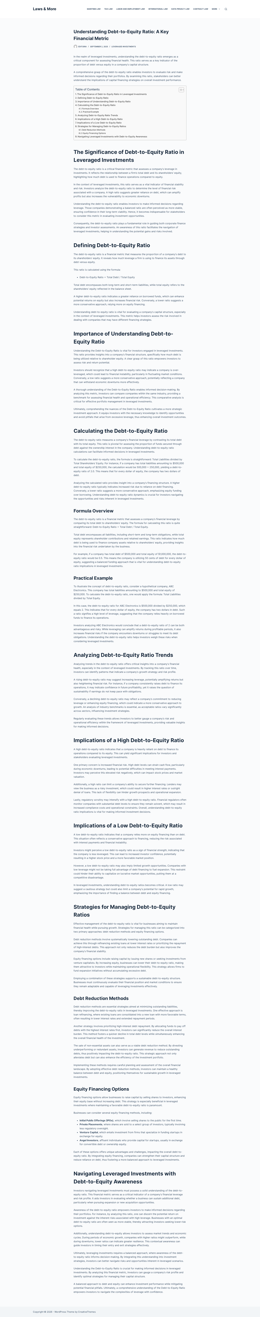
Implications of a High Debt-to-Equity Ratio (100, 119)
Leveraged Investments (123, 46)
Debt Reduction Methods (93, 130)
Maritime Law (94, 9)
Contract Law (200, 9)
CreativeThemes (87, 1311)
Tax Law (108, 9)
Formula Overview (90, 108)
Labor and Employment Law (130, 9)
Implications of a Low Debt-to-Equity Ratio (99, 122)
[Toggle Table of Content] (179, 89)
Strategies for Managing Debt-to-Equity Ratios (102, 126)
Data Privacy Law (180, 9)
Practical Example (91, 112)
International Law (158, 9)
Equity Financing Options (94, 133)
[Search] (226, 9)
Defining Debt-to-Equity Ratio (93, 98)
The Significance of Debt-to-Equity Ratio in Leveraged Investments (112, 94)
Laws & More (44, 9)
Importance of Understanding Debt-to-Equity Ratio (104, 101)
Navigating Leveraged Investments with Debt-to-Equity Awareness (112, 136)
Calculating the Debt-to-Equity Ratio (97, 105)
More (214, 9)
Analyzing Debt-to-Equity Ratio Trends (98, 115)
